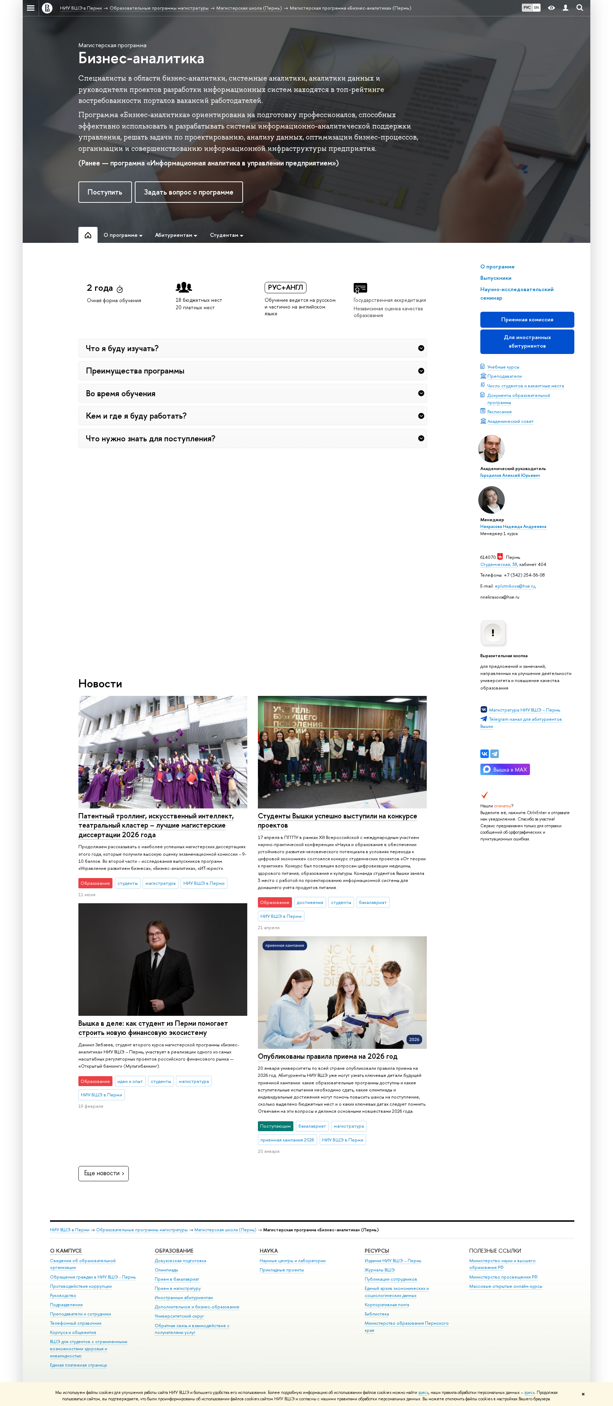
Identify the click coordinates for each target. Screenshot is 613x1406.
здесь (423, 1392)
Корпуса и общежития (73, 1332)
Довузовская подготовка (180, 1261)
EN (536, 7)
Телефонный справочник (75, 1323)
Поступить (105, 192)
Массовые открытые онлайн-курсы (505, 1286)
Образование (174, 1250)
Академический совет (510, 421)
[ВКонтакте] (484, 754)
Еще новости (102, 1172)
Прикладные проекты (282, 1270)
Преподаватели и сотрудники (80, 1314)
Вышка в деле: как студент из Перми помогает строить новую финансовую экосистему (153, 1027)
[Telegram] (494, 754)
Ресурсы (377, 1250)
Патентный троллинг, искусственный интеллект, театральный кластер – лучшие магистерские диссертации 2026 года (156, 825)
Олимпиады (166, 1270)
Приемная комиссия (527, 319)
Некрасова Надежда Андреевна (513, 526)
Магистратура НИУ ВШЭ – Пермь (524, 710)
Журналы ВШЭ (380, 1270)
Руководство (63, 1295)
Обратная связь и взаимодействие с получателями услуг (192, 1329)
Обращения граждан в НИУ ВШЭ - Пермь (93, 1277)
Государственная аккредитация (390, 299)
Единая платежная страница (78, 1365)
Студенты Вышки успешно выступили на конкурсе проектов (337, 820)
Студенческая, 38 (498, 564)
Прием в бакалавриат (177, 1279)
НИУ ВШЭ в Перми (69, 1230)
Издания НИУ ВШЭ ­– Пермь (393, 1261)
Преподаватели (504, 376)
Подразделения (66, 1305)
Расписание (499, 411)
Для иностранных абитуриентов (527, 341)
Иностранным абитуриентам (184, 1298)
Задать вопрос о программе (188, 192)
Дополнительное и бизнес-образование (197, 1307)
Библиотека (377, 1314)
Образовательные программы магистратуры (142, 1230)
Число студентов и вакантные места (525, 385)
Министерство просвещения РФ (503, 1277)
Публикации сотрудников (391, 1279)
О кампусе (66, 1250)
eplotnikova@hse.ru (515, 586)
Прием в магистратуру (178, 1288)
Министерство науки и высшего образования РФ (502, 1264)
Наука (269, 1250)
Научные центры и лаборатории (293, 1261)
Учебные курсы (503, 367)
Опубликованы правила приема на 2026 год (328, 1056)
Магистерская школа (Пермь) (225, 1230)
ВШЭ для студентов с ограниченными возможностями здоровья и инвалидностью (88, 1349)
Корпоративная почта (387, 1305)
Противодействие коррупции (81, 1286)
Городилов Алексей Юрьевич (510, 475)
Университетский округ (179, 1316)
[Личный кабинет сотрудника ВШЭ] (565, 8)
